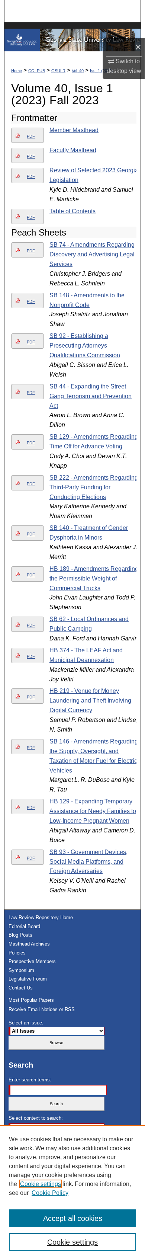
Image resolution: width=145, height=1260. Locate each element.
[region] (72, 1192)
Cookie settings (40, 1184)
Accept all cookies (72, 1218)
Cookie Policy (50, 1193)
